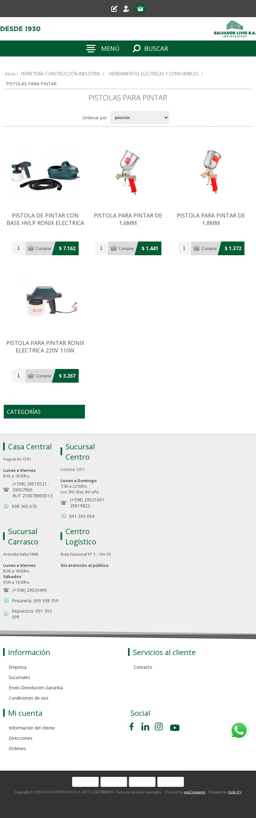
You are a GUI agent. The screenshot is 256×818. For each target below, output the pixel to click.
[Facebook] (133, 726)
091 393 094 (81, 516)
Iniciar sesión (128, 8)
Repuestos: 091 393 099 (32, 614)
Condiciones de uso (28, 698)
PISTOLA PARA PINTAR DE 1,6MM (128, 219)
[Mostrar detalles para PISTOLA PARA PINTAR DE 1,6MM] (128, 172)
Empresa (18, 667)
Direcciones (20, 738)
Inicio (10, 74)
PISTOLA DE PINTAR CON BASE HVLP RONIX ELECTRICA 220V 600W (45, 223)
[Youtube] (175, 729)
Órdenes (17, 748)
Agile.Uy (235, 792)
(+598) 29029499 (29, 590)
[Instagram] (159, 726)
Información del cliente (32, 728)
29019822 (80, 506)
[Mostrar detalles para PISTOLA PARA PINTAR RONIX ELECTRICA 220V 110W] (45, 300)
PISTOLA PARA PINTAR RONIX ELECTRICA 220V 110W (45, 346)
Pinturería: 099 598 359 (35, 601)
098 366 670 (24, 506)
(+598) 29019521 (29, 484)
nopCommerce (194, 792)
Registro (116, 8)
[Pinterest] (145, 726)
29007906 (22, 490)
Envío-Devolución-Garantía (36, 688)
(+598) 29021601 (87, 500)
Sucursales (19, 677)
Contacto (143, 667)
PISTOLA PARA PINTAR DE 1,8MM (211, 219)
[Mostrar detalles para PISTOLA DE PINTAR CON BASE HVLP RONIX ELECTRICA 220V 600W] (45, 172)
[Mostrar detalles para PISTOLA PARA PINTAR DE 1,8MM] (211, 172)
